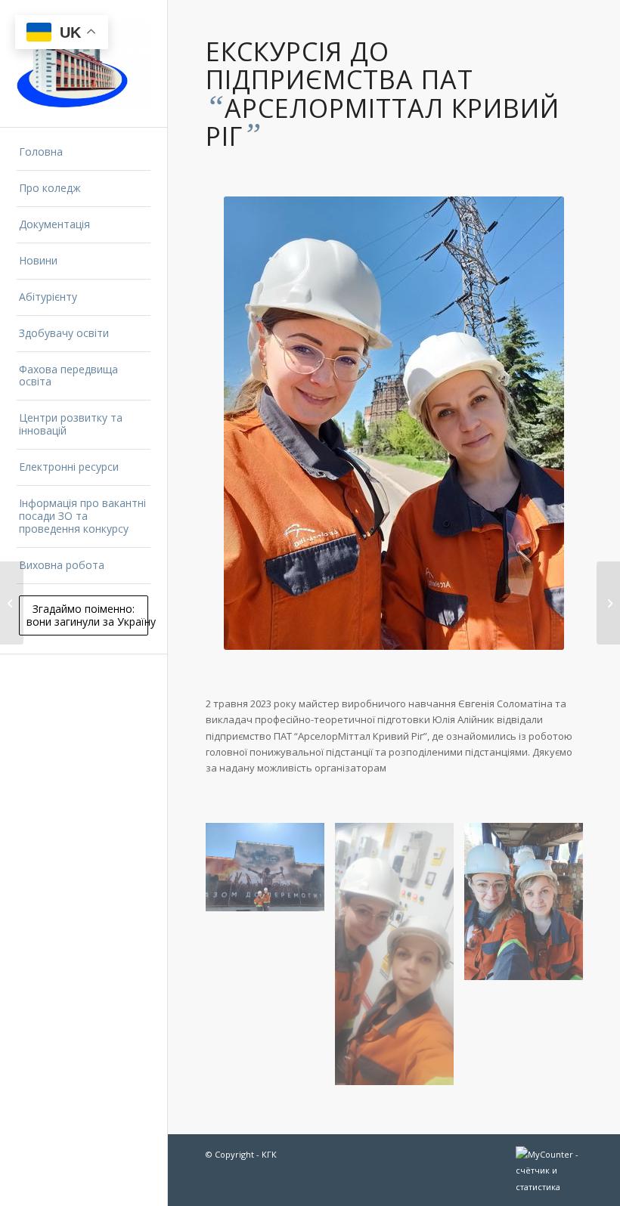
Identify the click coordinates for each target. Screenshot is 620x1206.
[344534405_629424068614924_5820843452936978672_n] (399, 959)
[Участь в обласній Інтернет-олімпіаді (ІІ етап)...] (608, 603)
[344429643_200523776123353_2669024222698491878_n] (270, 873)
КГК (269, 1154)
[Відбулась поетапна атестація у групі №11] (11, 603)
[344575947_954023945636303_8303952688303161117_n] (529, 907)
